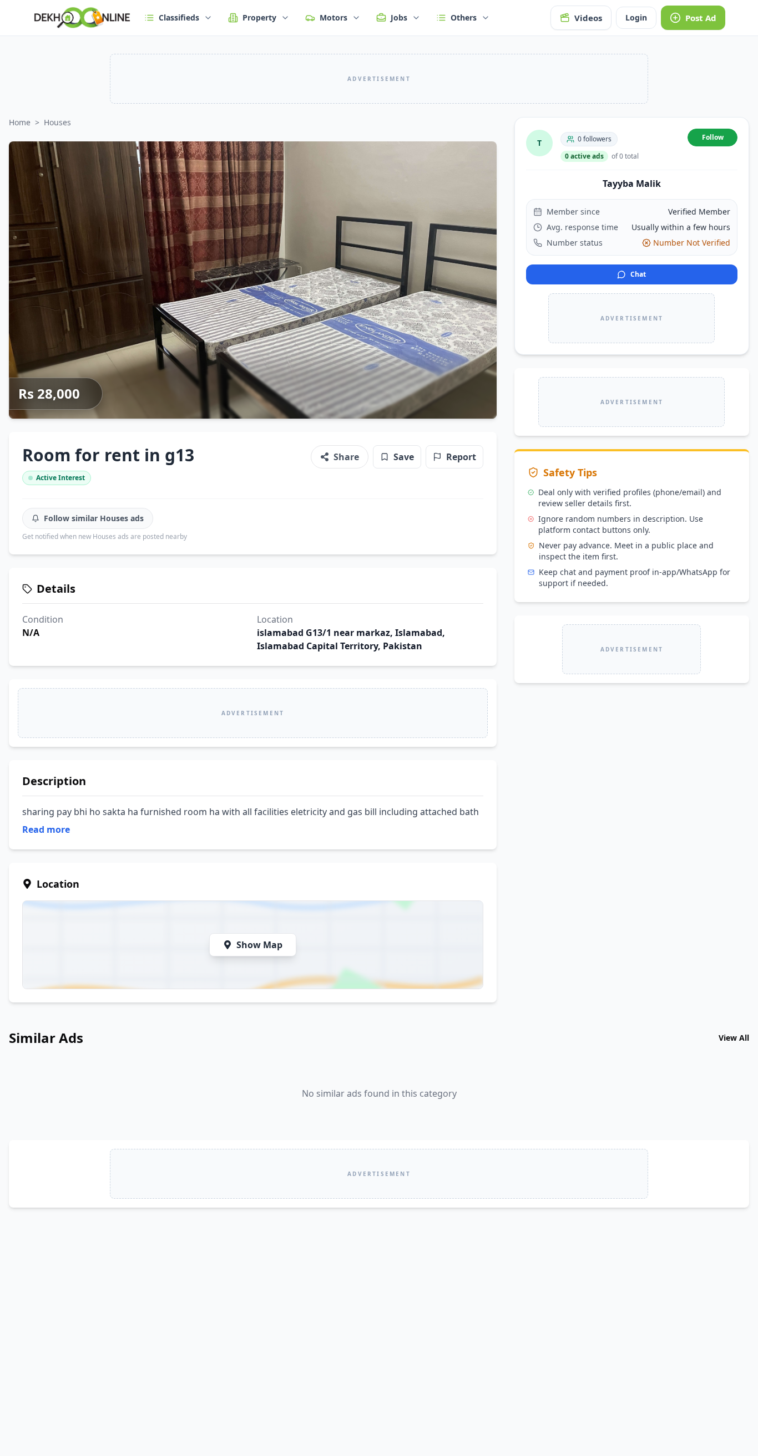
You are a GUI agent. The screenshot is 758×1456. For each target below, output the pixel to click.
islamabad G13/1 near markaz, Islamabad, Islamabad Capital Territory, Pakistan (351, 639)
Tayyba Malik (632, 183)
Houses (57, 122)
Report (461, 457)
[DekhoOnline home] (82, 18)
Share (346, 457)
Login (636, 17)
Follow (713, 137)
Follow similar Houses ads (94, 518)
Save (403, 457)
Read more (46, 829)
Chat (638, 274)
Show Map (259, 945)
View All (734, 1037)
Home (20, 122)
